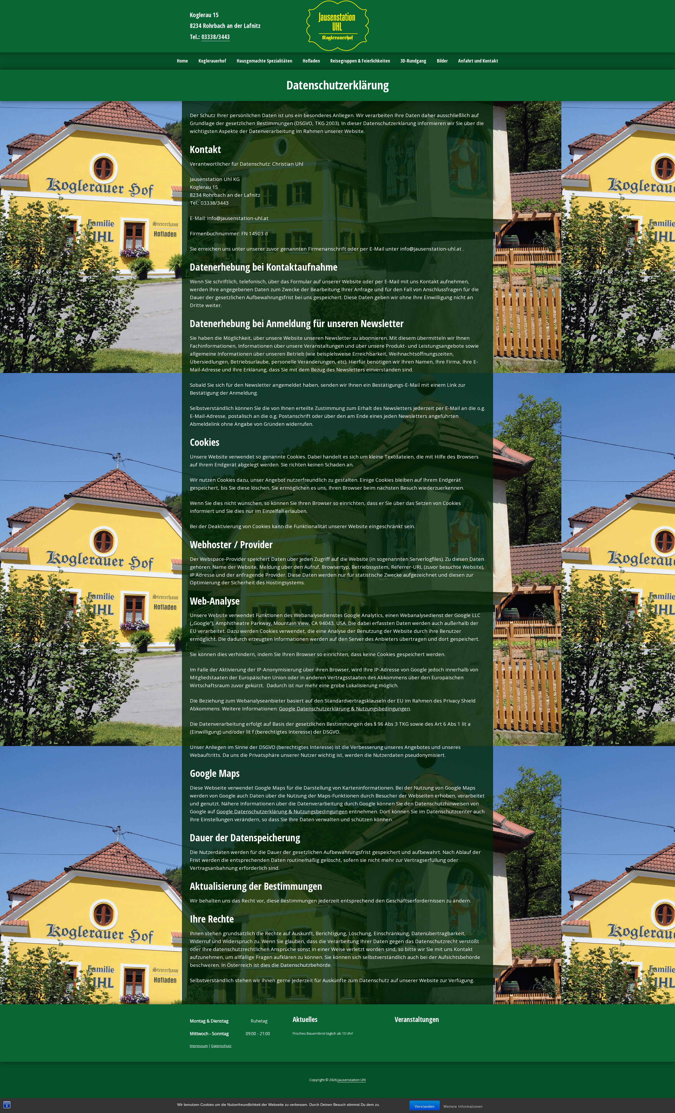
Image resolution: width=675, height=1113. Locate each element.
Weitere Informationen (463, 1107)
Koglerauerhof (212, 61)
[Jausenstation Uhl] (337, 25)
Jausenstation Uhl (352, 1079)
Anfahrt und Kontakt (478, 61)
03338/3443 (215, 36)
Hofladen (311, 61)
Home (182, 61)
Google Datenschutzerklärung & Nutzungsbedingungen (344, 708)
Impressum (199, 1045)
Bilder (442, 61)
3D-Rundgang (413, 61)
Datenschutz (221, 1045)
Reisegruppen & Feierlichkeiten (360, 61)
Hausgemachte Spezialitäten (264, 61)
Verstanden (425, 1107)
